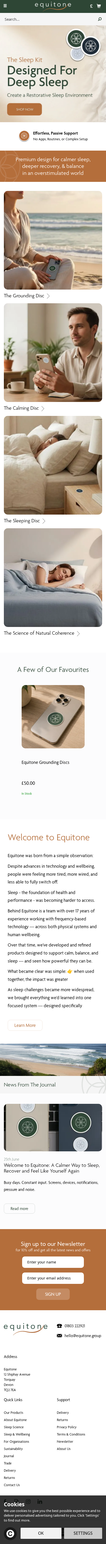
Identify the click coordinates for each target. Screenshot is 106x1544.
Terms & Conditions (71, 1434)
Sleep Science (14, 1427)
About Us (63, 1449)
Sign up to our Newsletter (53, 1246)
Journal (9, 1456)
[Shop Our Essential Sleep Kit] (53, 73)
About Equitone (15, 1420)
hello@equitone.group (83, 1335)
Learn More (25, 1025)
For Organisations (16, 1441)
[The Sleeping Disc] (53, 465)
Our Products (13, 1412)
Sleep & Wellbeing (17, 1434)
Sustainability (13, 1449)
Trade (8, 1463)
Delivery (10, 1470)
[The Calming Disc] (53, 352)
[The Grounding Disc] (53, 240)
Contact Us (12, 1485)
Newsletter (65, 1441)
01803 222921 (75, 1325)
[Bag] (99, 5)
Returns (9, 1478)
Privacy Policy (67, 1427)
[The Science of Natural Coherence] (53, 577)
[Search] (99, 19)
